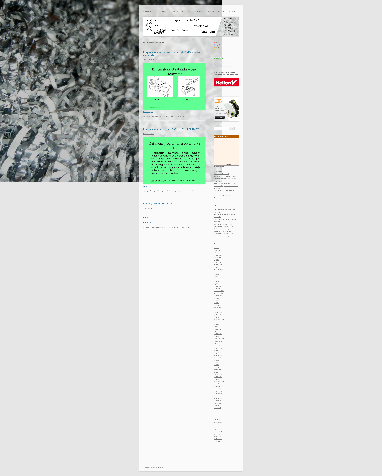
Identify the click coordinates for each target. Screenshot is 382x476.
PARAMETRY (217, 436)
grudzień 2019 (218, 315)
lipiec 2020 (217, 298)
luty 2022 (216, 260)
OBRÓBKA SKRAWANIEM (177, 12)
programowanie (181, 191)
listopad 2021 (218, 267)
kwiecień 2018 (218, 346)
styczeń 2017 (218, 374)
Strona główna (148, 12)
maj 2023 (216, 248)
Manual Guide (218, 432)
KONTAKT (221, 12)
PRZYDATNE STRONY (220, 171)
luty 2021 (216, 284)
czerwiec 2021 (218, 276)
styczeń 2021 (218, 286)
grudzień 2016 (218, 377)
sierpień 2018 (218, 341)
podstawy (173, 191)
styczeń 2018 (218, 348)
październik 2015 (219, 396)
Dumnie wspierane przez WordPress (153, 467)
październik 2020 (219, 291)
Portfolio (231, 12)
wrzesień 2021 (218, 272)
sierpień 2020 (218, 296)
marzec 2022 (217, 257)
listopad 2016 (218, 379)
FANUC (216, 427)
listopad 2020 (218, 288)
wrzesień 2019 (218, 322)
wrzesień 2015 (218, 398)
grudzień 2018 (218, 334)
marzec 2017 (217, 370)
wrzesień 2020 (218, 293)
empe (183, 116)
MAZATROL (217, 434)
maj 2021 (216, 279)
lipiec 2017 (217, 360)
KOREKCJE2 (147, 222)
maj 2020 (216, 303)
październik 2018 (219, 339)
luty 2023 (216, 253)
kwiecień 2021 (218, 281)
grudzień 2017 (218, 350)
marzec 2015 (217, 408)
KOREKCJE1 (147, 218)
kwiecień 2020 (218, 305)
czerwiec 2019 (218, 327)
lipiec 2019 (217, 324)
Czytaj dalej (148, 112)
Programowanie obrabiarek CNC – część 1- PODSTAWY (171, 129)
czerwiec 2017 (218, 362)
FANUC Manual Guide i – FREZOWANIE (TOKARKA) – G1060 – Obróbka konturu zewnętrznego (224, 226)
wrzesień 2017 (218, 355)
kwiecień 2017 (218, 367)
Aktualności (162, 12)
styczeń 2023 (218, 255)
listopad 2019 (218, 317)
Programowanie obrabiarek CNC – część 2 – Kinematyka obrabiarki (171, 53)
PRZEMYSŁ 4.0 (199, 12)
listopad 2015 (218, 393)
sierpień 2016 (218, 384)
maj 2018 (216, 343)
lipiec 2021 (217, 274)
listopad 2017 (218, 353)
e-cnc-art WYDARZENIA (221, 136)
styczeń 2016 (218, 391)
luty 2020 (216, 310)
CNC (189, 12)
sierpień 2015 (218, 401)
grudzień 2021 (218, 265)
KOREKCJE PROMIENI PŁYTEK (157, 203)
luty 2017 (216, 372)
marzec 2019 (217, 329)
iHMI (215, 429)
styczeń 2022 (218, 262)
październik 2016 (219, 381)
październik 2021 (219, 269)
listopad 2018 (218, 336)
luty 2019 (216, 331)
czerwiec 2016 (218, 389)
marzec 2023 (217, 250)
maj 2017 (216, 365)
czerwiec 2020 (218, 300)
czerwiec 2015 (218, 403)
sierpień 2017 (218, 358)
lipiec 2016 (217, 386)
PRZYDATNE (210, 12)
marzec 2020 (217, 307)
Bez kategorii (218, 422)
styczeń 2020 (218, 312)
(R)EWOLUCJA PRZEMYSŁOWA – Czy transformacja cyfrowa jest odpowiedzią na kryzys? (226, 186)
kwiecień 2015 (218, 405)
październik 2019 (219, 319)
